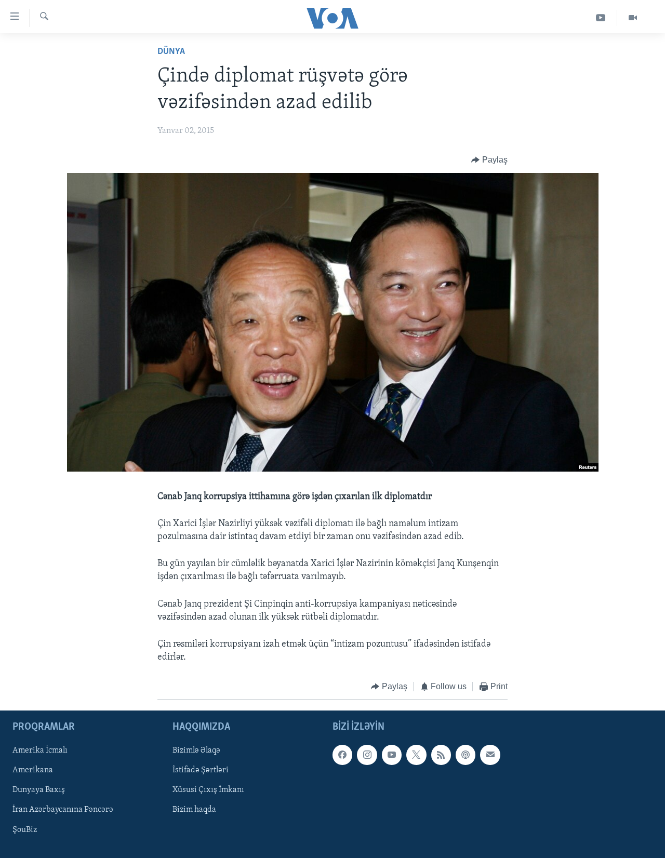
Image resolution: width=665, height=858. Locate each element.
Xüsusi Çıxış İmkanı (208, 790)
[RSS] (441, 755)
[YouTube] (600, 18)
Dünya (171, 52)
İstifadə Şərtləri (200, 770)
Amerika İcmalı (40, 750)
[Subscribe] (490, 755)
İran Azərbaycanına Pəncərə (62, 810)
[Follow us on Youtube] (392, 755)
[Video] (632, 18)
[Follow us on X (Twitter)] (416, 755)
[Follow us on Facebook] (342, 755)
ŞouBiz (24, 829)
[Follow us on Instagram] (367, 755)
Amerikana (32, 770)
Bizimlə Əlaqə (196, 750)
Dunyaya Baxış (38, 790)
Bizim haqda (194, 810)
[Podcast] (465, 755)
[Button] (489, 160)
